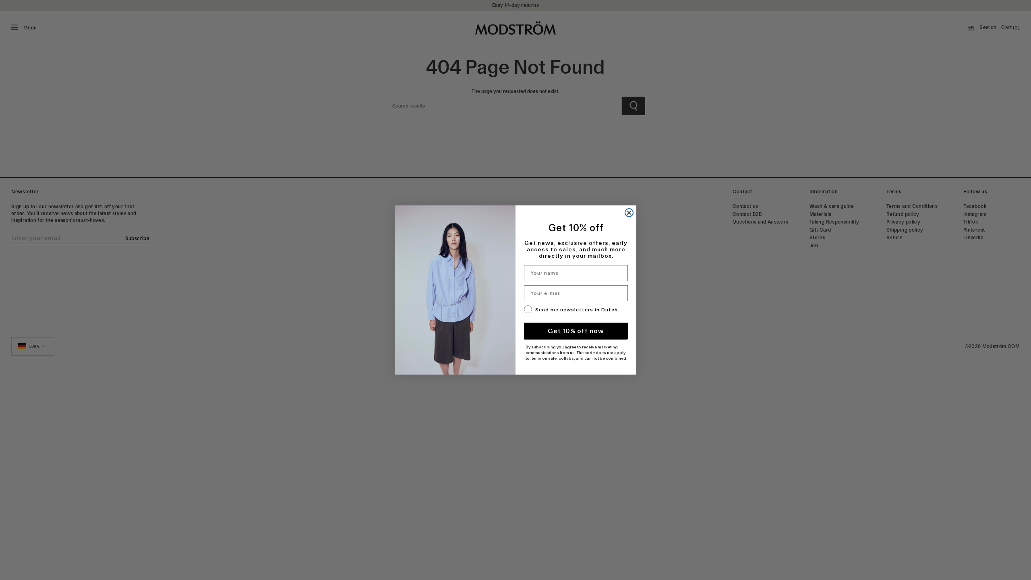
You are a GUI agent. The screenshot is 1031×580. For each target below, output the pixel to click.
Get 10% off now (576, 331)
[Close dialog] (629, 213)
